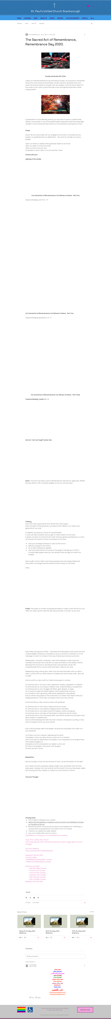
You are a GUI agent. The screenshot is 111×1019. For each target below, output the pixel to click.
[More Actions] (85, 964)
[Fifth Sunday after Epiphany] (82, 919)
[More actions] (85, 35)
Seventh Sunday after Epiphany (27, 930)
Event (26, 23)
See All (92, 910)
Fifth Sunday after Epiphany (79, 930)
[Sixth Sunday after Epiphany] (55, 919)
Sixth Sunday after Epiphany (53, 930)
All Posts (19, 23)
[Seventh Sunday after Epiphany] (29, 919)
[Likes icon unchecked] (30, 996)
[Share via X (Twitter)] (30, 896)
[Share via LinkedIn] (34, 896)
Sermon (34, 23)
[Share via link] (38, 896)
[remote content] (55, 177)
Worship (41, 23)
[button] (91, 23)
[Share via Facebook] (26, 896)
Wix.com (67, 1013)
